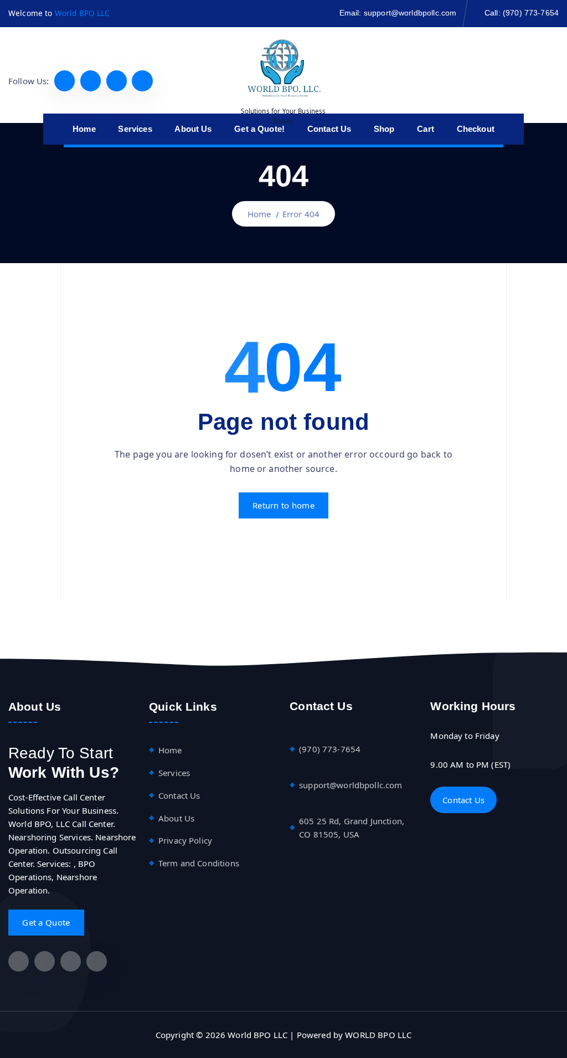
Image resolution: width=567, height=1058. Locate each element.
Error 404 (300, 213)
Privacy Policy (185, 840)
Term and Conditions (198, 863)
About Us (176, 818)
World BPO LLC (82, 13)
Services (174, 772)
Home (259, 213)
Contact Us (179, 795)
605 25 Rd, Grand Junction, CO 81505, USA (351, 827)
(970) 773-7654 (531, 13)
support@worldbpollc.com (410, 13)
